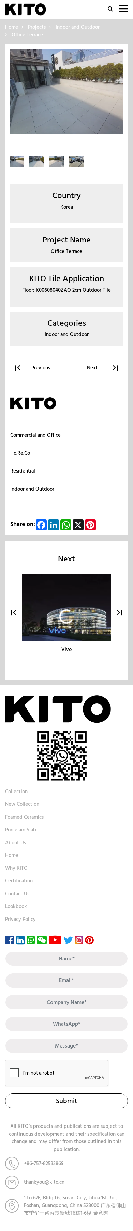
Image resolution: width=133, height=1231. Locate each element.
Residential (22, 471)
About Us (15, 842)
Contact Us (17, 894)
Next (92, 368)
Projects (37, 27)
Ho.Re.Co (20, 453)
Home (11, 27)
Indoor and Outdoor (78, 27)
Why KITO (16, 868)
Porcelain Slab (20, 830)
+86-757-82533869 (44, 1163)
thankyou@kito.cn (44, 1182)
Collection (16, 791)
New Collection (22, 804)
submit (66, 1101)
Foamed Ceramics (24, 817)
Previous (40, 368)
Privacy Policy (20, 919)
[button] (13, 612)
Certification (19, 881)
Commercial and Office (35, 435)
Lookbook (16, 906)
